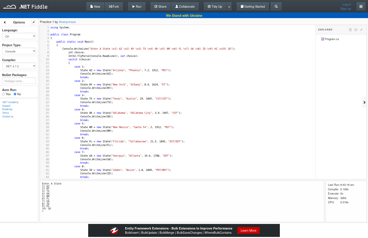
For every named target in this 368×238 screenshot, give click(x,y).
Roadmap (7, 109)
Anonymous (67, 21)
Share (162, 6)
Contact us (7, 116)
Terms (5, 112)
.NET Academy (10, 102)
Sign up (346, 8)
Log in (347, 4)
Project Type (11, 45)
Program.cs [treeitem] (332, 39)
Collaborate (186, 6)
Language (9, 30)
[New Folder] (355, 29)
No (18, 94)
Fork (115, 6)
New (96, 6)
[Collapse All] (361, 29)
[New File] (350, 29)
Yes (8, 94)
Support (6, 105)
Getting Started (254, 6)
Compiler (8, 60)
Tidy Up (216, 6)
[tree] (341, 39)
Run (138, 6)
